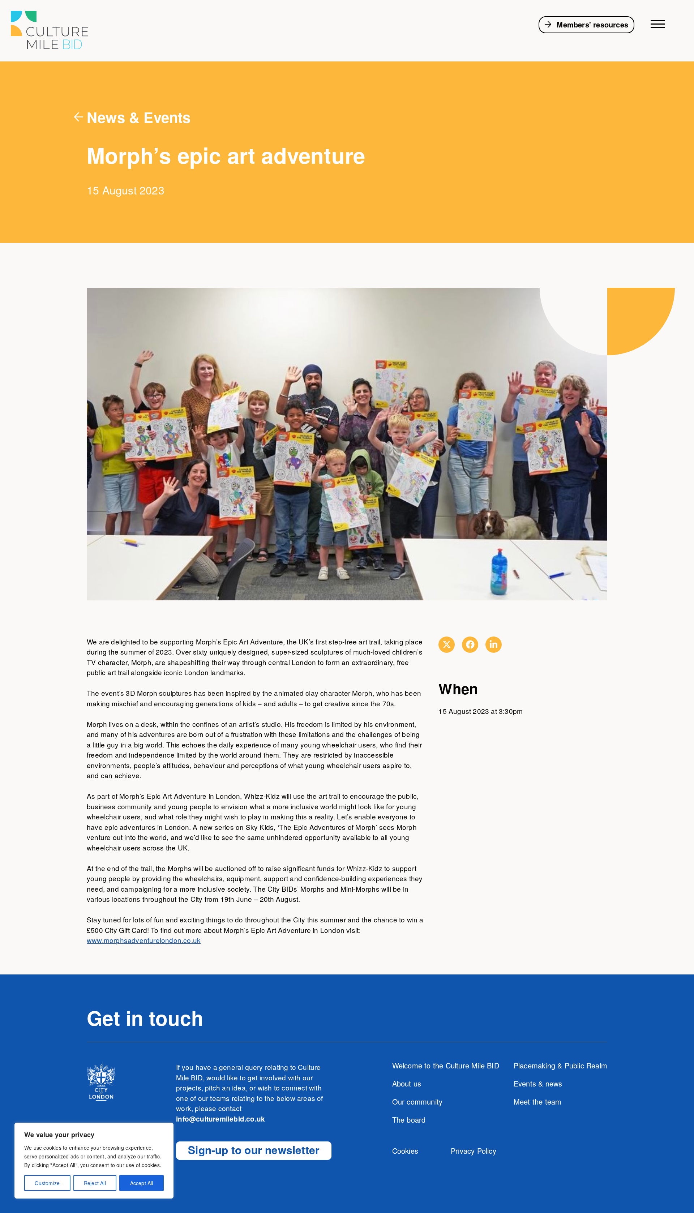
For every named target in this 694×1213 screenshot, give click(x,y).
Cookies (405, 1150)
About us (406, 1083)
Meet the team (538, 1101)
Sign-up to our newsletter (254, 1149)
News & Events (139, 117)
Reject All (95, 1183)
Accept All (141, 1183)
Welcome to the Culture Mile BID (445, 1065)
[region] (94, 1161)
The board (409, 1119)
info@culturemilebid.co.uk (220, 1119)
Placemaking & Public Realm (560, 1065)
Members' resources (592, 24)
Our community (417, 1101)
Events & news (538, 1083)
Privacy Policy (473, 1150)
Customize (47, 1183)
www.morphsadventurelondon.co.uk (144, 940)
